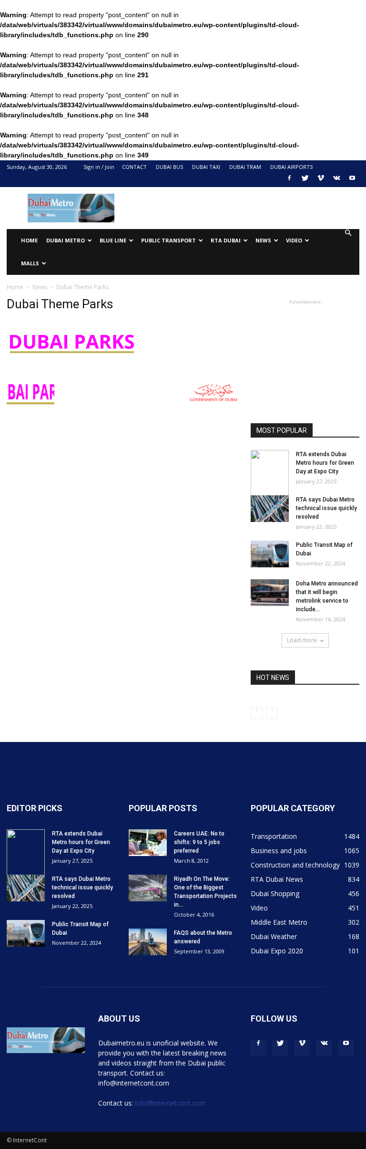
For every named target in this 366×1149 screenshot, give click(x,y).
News (39, 287)
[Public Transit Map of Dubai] (270, 554)
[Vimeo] (321, 181)
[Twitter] (305, 181)
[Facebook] (289, 181)
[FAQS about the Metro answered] (148, 942)
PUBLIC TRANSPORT (168, 240)
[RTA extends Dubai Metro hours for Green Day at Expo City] (270, 474)
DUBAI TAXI (206, 166)
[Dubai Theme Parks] (71, 362)
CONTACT (134, 166)
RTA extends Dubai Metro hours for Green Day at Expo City (325, 463)
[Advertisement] (247, 208)
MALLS (30, 263)
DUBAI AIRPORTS (291, 166)
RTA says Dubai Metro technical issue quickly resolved (326, 508)
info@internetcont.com (170, 1102)
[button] (347, 233)
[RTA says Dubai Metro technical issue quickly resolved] (270, 508)
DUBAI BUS (169, 166)
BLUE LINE (113, 240)
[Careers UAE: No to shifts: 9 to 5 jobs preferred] (148, 842)
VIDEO (294, 240)
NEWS (263, 240)
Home (29, 240)
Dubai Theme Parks (60, 304)
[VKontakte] (336, 181)
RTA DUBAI (226, 240)
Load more (302, 640)
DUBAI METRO (65, 240)
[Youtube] (352, 181)
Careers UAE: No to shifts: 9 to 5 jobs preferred (199, 842)
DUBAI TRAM (245, 166)
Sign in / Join (98, 166)
